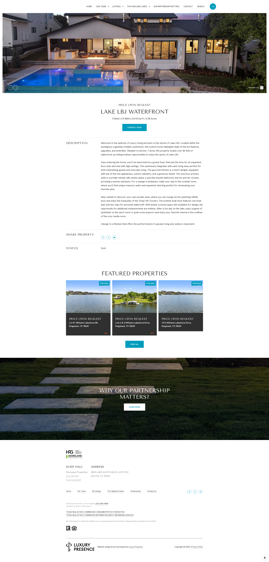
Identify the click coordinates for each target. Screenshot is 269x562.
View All (134, 344)
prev (10, 87)
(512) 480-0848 (102, 503)
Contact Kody (134, 127)
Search (200, 6)
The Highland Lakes (137, 6)
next (15, 87)
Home (89, 6)
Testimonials (135, 491)
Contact (188, 6)
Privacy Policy (197, 547)
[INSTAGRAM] (195, 492)
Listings (116, 6)
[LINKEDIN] (201, 492)
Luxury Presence (136, 547)
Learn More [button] (134, 407)
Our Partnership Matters (166, 6)
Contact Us (151, 491)
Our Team (101, 6)
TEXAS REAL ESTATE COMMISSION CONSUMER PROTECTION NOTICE (95, 512)
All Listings (96, 491)
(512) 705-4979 (72, 476)
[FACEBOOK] (189, 492)
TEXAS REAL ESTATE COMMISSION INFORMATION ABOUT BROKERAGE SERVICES (100, 515)
